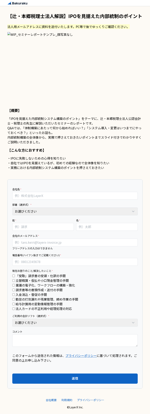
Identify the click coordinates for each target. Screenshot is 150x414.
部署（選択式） (21, 205)
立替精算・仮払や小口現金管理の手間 (42, 280)
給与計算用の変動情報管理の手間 (38, 304)
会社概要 (51, 400)
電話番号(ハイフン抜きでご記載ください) (36, 255)
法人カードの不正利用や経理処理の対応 (43, 308)
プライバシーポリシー (81, 355)
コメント (17, 331)
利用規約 (66, 400)
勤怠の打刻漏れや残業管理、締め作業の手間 (46, 299)
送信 (75, 378)
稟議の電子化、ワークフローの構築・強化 (45, 285)
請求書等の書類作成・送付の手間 (38, 289)
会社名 (16, 189)
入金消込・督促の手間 (31, 294)
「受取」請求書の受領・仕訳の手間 (40, 275)
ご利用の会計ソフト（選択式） (30, 316)
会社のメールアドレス (25, 236)
